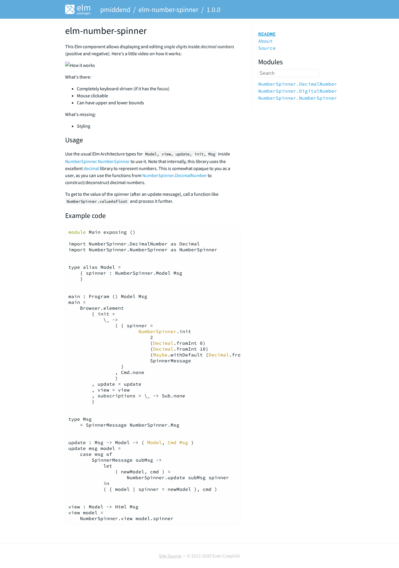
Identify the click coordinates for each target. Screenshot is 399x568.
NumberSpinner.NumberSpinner (97, 161)
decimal (91, 168)
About (265, 41)
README (267, 34)
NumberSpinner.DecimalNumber (174, 175)
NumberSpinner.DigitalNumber (297, 91)
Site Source (170, 556)
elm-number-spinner (168, 9)
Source (267, 48)
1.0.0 (214, 9)
